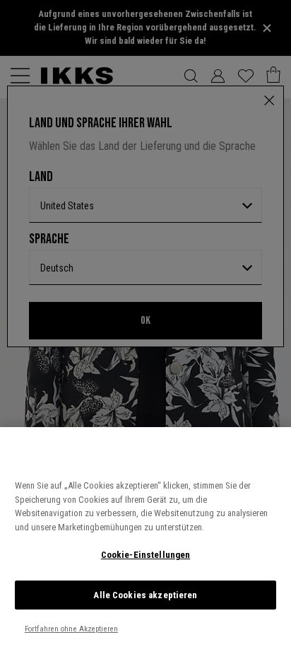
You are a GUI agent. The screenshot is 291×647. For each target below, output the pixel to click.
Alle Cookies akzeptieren (145, 595)
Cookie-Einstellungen (146, 554)
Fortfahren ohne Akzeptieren (71, 629)
